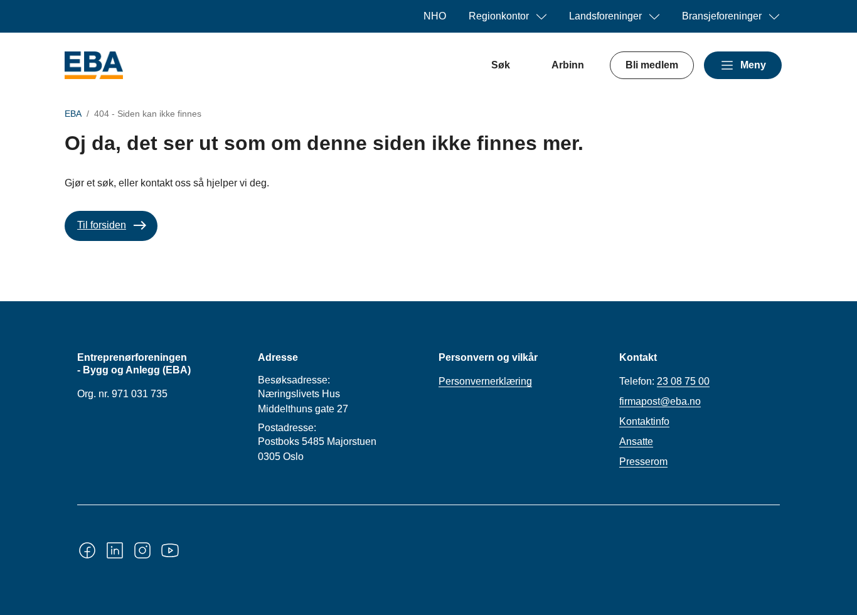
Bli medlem (651, 65)
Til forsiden (101, 225)
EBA (73, 114)
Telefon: (664, 381)
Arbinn (567, 65)
